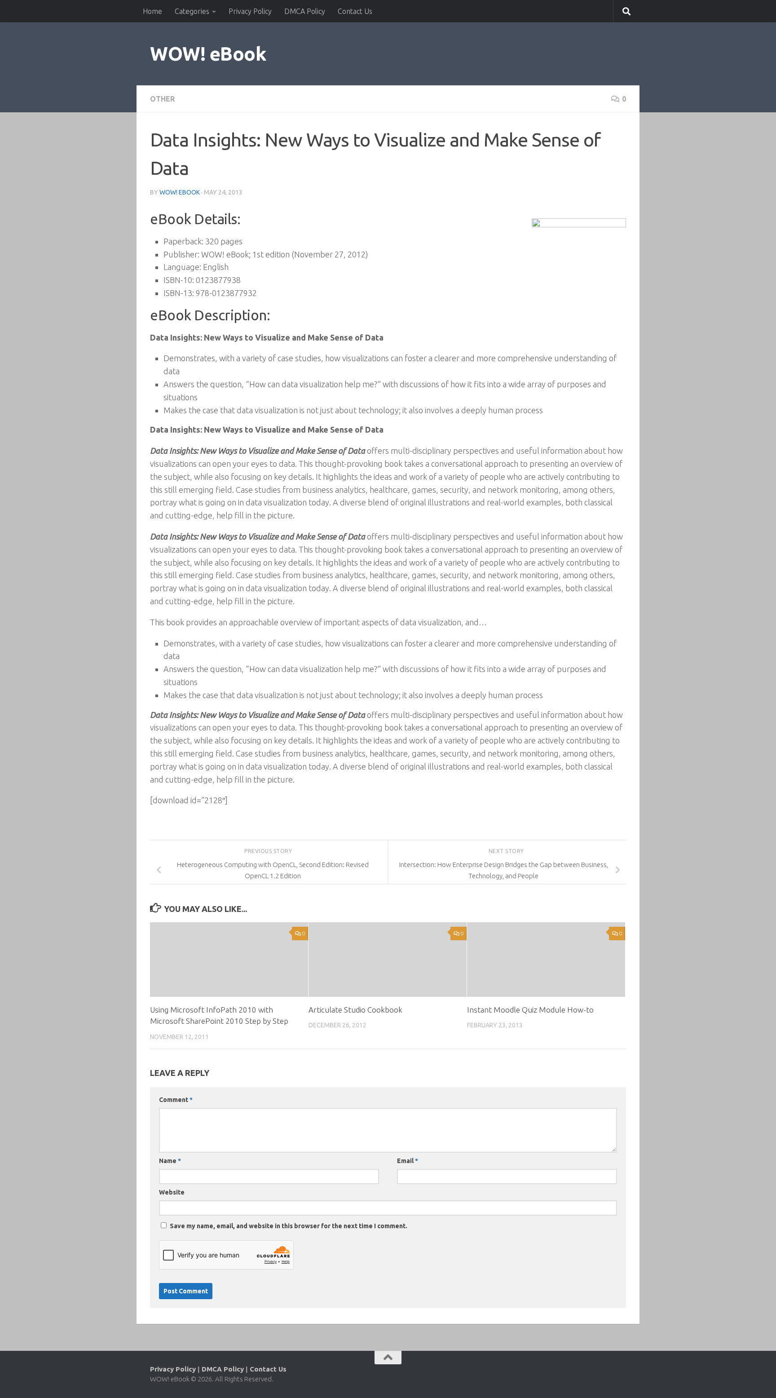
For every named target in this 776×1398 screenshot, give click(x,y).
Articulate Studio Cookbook (355, 1009)
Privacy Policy (250, 11)
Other (162, 99)
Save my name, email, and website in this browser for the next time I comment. (288, 1226)
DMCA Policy (304, 11)
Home (152, 11)
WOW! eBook (208, 53)
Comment (176, 1099)
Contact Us (355, 11)
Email (407, 1160)
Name (170, 1160)
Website (172, 1192)
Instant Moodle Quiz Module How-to (530, 1009)
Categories (192, 11)
